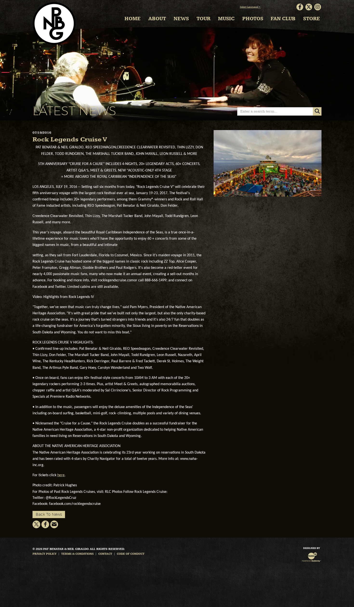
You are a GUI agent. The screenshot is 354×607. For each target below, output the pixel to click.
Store (311, 19)
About (157, 19)
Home (133, 19)
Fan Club (283, 19)
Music (226, 19)
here (61, 475)
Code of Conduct (130, 554)
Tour (203, 19)
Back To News (49, 514)
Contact (105, 554)
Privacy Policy (45, 554)
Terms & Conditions (77, 554)
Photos (252, 19)
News (181, 19)
